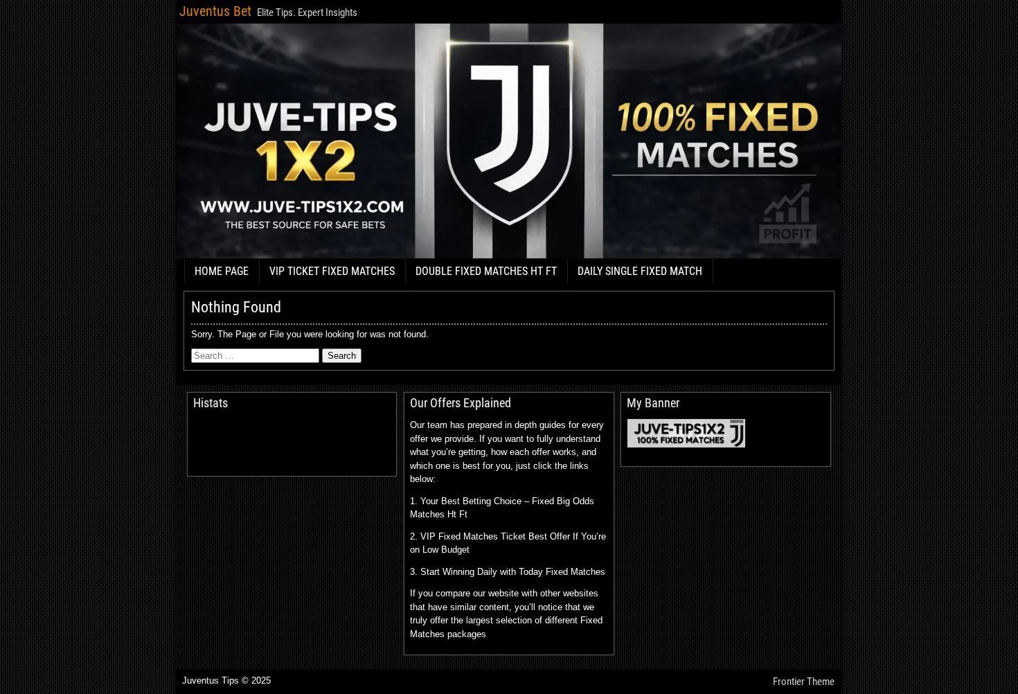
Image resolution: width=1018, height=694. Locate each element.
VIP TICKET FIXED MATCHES (332, 271)
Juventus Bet (215, 11)
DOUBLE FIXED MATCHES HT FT (486, 271)
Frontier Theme (803, 681)
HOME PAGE (222, 271)
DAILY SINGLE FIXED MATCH (640, 271)
